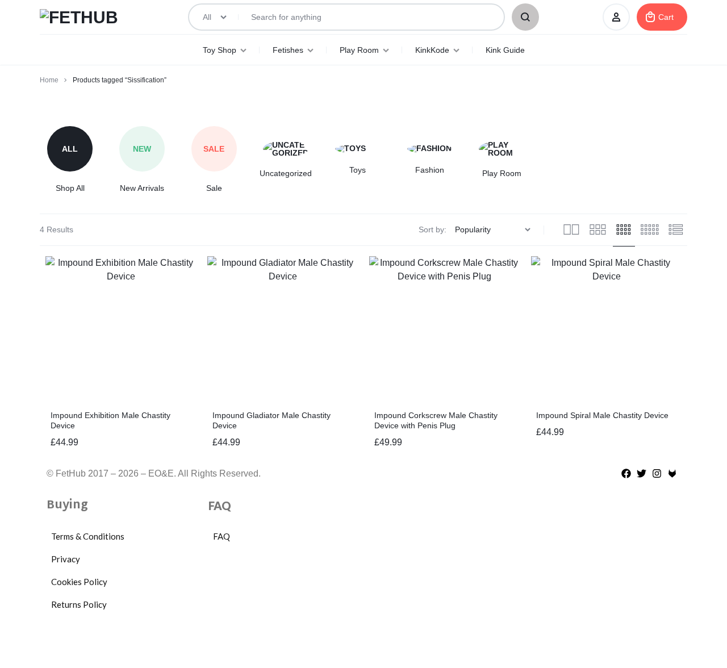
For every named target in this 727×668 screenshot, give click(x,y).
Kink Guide (505, 50)
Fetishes (288, 50)
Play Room (359, 50)
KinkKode (432, 50)
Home (49, 80)
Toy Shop (219, 50)
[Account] (616, 17)
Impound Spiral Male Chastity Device (602, 415)
